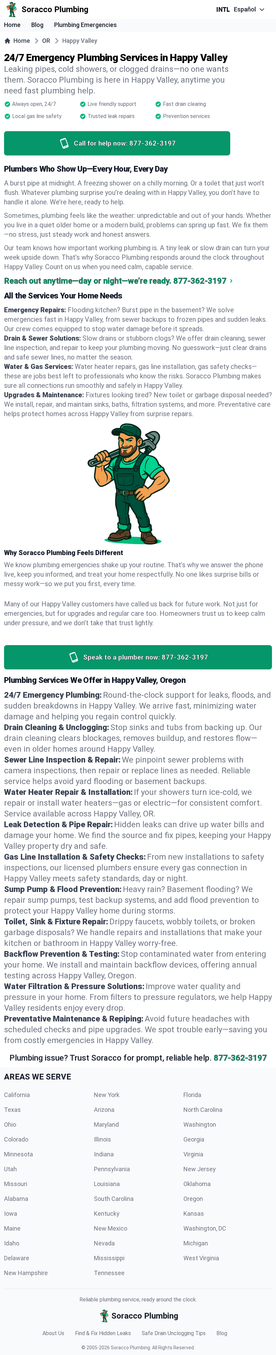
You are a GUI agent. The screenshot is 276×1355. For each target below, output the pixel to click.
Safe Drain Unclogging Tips (174, 1333)
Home (12, 24)
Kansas (193, 1213)
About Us (53, 1333)
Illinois (102, 1139)
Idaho (11, 1243)
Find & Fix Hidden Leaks (103, 1333)
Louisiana (107, 1183)
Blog (37, 24)
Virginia (193, 1154)
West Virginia (201, 1258)
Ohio (10, 1124)
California (17, 1094)
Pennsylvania (112, 1169)
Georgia (193, 1139)
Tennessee (109, 1272)
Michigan (195, 1243)
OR (46, 40)
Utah (10, 1169)
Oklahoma (197, 1183)
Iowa (10, 1213)
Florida (192, 1094)
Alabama (16, 1198)
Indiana (104, 1154)
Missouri (15, 1183)
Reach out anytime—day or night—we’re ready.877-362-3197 (115, 281)
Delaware (16, 1258)
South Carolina (114, 1198)
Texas (12, 1109)
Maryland (106, 1124)
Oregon (193, 1198)
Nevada (104, 1243)
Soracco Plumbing (130, 1347)
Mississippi (109, 1258)
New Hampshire (26, 1272)
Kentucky (106, 1213)
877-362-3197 (240, 1058)
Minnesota (18, 1154)
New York (106, 1094)
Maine (12, 1228)
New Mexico (110, 1228)
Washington (199, 1124)
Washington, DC (204, 1228)
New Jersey (199, 1169)
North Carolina (202, 1109)
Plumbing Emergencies (85, 24)
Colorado (16, 1139)
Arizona (104, 1109)
